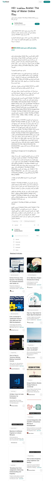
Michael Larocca (14, 330)
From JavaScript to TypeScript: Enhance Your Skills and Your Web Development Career (16, 319)
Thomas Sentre (31, 357)
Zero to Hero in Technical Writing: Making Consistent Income (15, 358)
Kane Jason (31, 433)
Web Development (14, 274)
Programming (15, 221)
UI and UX (30, 380)
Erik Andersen (14, 442)
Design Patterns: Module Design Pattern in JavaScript (34, 384)
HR (21, 221)
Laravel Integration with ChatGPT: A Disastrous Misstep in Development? (34, 422)
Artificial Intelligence (32, 274)
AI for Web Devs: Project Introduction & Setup (34, 278)
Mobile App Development (30, 221)
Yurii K (12, 291)
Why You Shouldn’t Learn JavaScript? (32, 349)
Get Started (47, 1)
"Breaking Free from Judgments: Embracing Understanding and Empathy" (16, 470)
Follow (37, 23)
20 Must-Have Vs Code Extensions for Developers (17, 396)
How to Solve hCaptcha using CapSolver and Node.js (34, 460)
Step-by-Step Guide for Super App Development (34, 313)
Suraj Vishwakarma (15, 368)
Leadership (13, 465)
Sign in (40, 1)
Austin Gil (30, 287)
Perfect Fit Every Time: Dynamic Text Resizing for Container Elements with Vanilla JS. (16, 280)
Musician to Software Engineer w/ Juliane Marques (16, 433)
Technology (30, 417)
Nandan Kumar (31, 394)
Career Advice (13, 428)
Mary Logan (30, 322)
